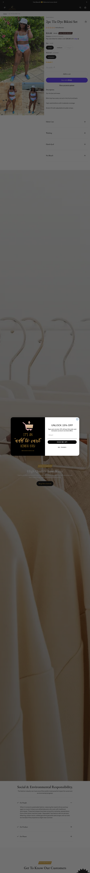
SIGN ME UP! (62, 442)
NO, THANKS (62, 447)
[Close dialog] (77, 419)
